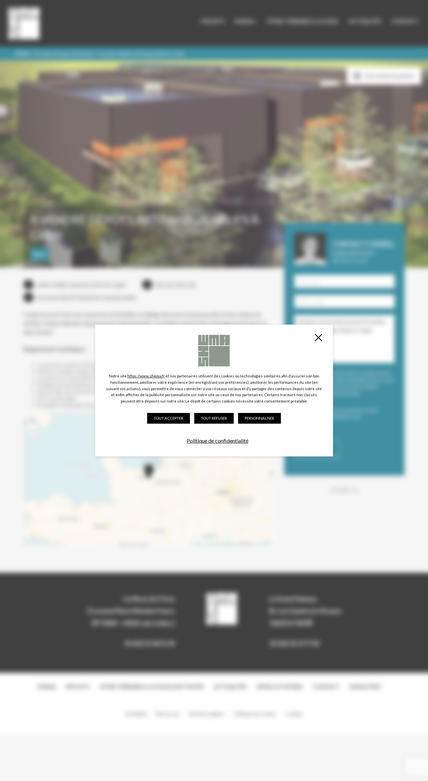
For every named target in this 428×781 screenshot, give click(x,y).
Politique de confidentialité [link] (217, 440)
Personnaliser (259, 418)
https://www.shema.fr (146, 376)
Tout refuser (214, 418)
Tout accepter (168, 418)
